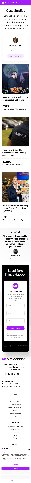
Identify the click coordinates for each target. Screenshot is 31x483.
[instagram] (6, 374)
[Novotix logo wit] (9, 2)
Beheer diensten (15, 464)
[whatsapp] (15, 374)
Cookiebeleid (11, 480)
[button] (28, 449)
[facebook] (3, 374)
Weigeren (15, 472)
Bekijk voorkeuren (15, 477)
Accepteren (15, 468)
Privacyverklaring (18, 480)
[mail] (18, 374)
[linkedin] (9, 374)
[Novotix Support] (12, 374)
